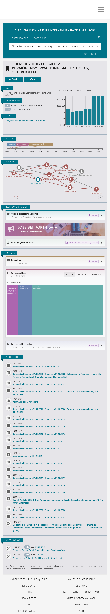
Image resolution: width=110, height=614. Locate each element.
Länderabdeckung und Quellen (29, 579)
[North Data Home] (20, 9)
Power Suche (39, 38)
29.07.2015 (40, 547)
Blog (29, 592)
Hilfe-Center (28, 585)
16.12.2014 (40, 555)
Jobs (29, 604)
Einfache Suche (20, 38)
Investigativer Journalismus (81, 592)
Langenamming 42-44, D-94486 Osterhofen (25, 120)
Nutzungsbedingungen (81, 598)
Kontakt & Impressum (81, 579)
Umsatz (90, 90)
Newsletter (28, 598)
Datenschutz (81, 604)
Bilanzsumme (65, 90)
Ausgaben (96, 274)
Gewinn (79, 90)
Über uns (81, 585)
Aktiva (69, 274)
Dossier (15, 79)
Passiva (82, 274)
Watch (34, 79)
